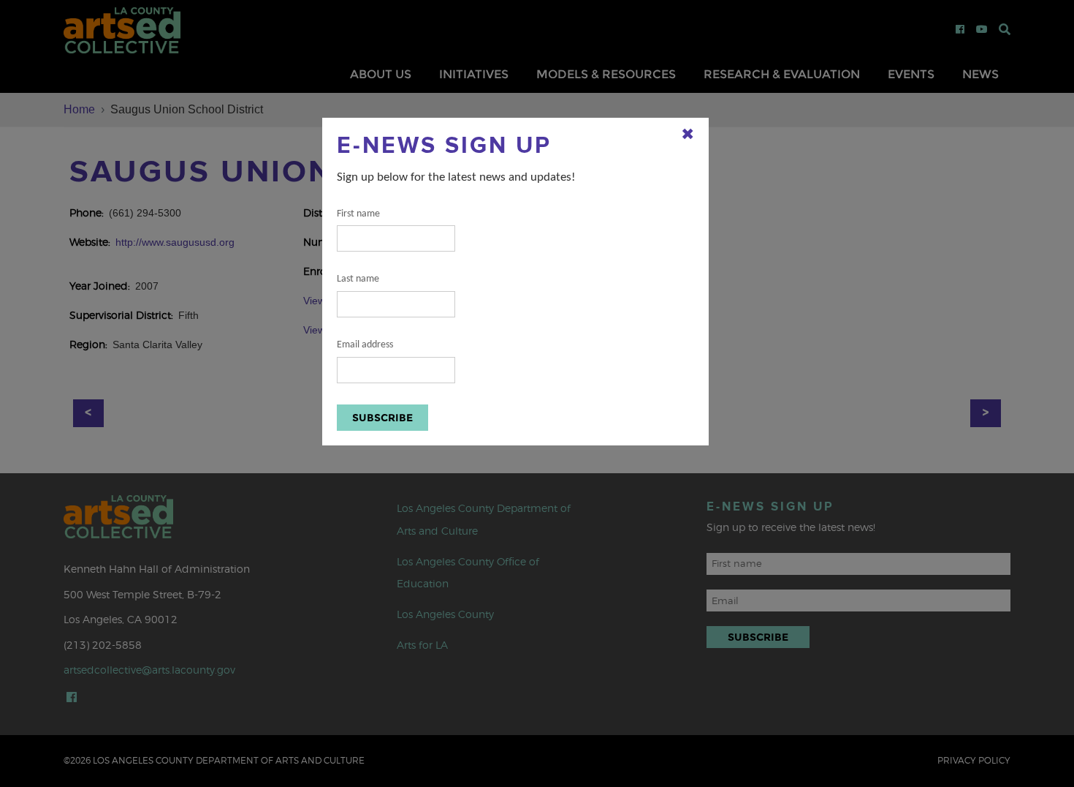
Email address (365, 344)
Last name (358, 279)
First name (358, 213)
